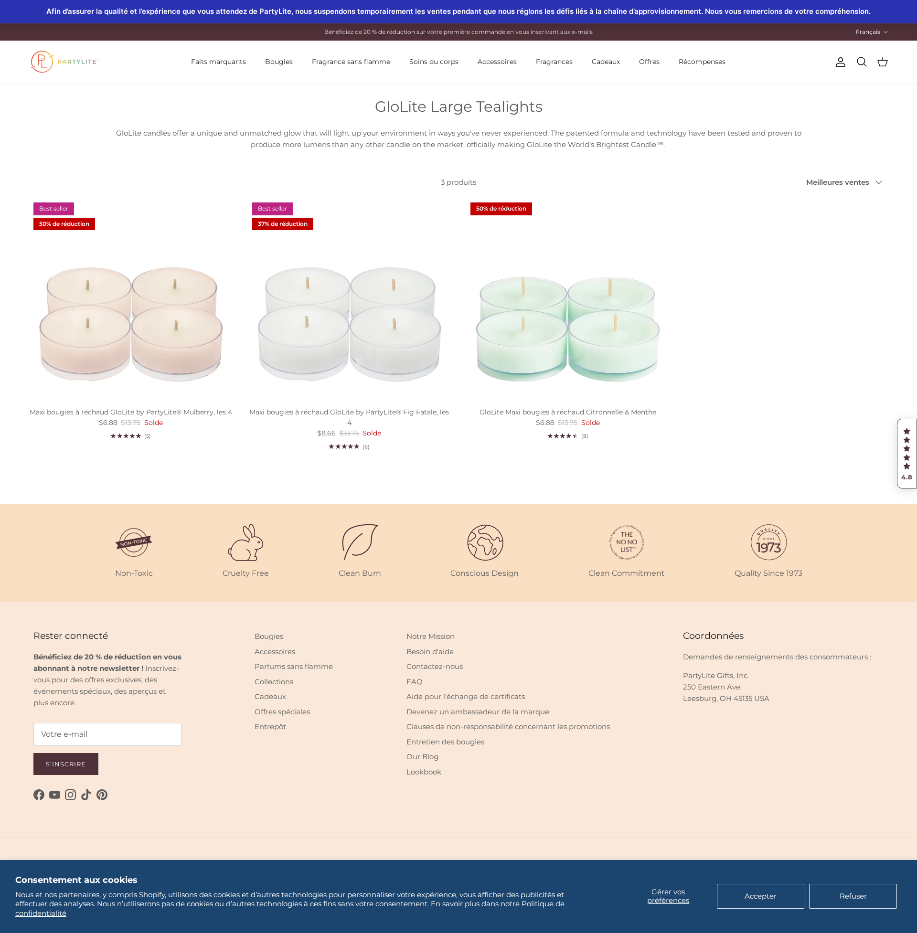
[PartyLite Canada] (64, 62)
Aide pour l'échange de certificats (465, 696)
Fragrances (554, 61)
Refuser (853, 896)
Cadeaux (606, 61)
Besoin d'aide (430, 651)
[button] (907, 453)
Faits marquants (218, 61)
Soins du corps (433, 61)
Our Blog (422, 756)
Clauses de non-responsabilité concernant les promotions (508, 726)
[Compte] (838, 62)
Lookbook (423, 771)
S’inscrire (66, 764)
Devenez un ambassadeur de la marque (477, 711)
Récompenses (702, 61)
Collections (274, 681)
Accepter (761, 896)
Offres (649, 61)
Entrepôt (270, 726)
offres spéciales (462, 32)
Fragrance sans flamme (351, 61)
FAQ (414, 681)
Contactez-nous (434, 666)
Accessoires (497, 61)
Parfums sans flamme (294, 666)
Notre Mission (430, 636)
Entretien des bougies (445, 741)
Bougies (279, 61)
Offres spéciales (282, 711)
